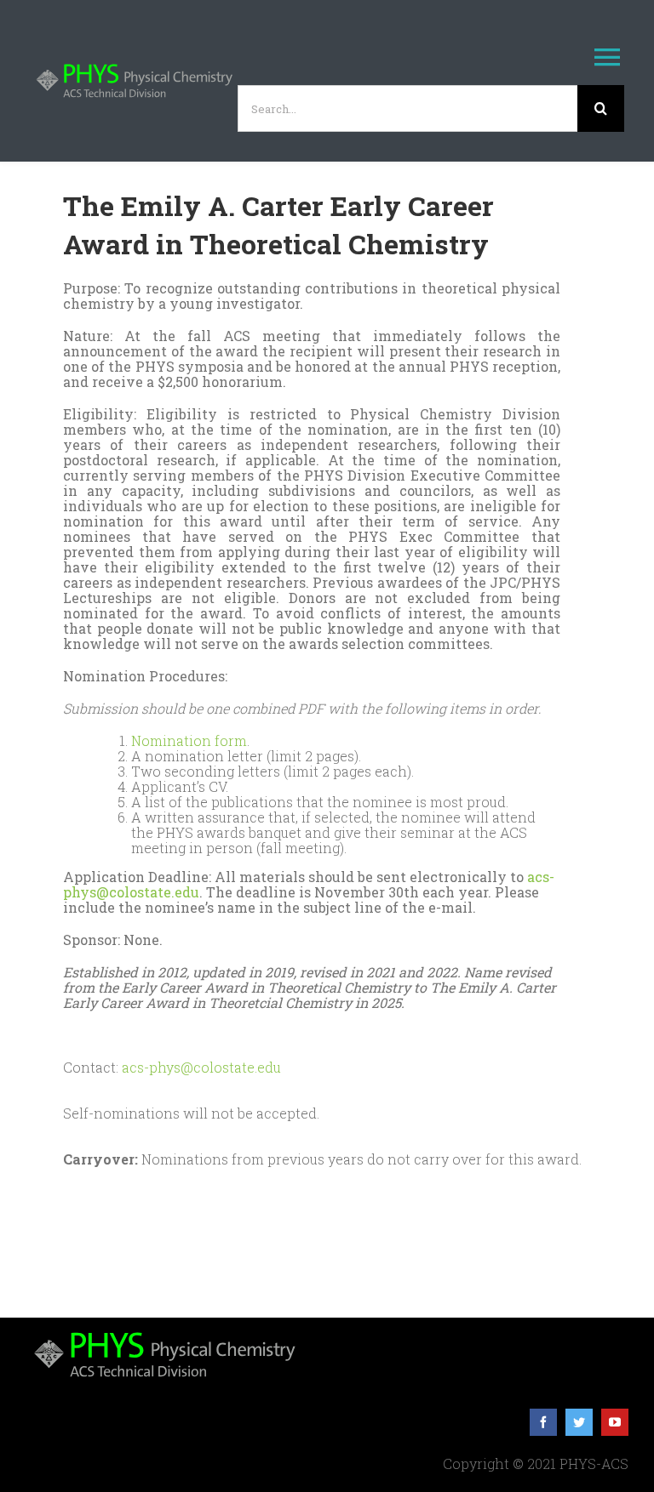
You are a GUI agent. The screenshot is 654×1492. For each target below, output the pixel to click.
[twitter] (579, 1422)
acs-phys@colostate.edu (201, 1067)
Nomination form (189, 740)
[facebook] (543, 1422)
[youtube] (614, 1422)
